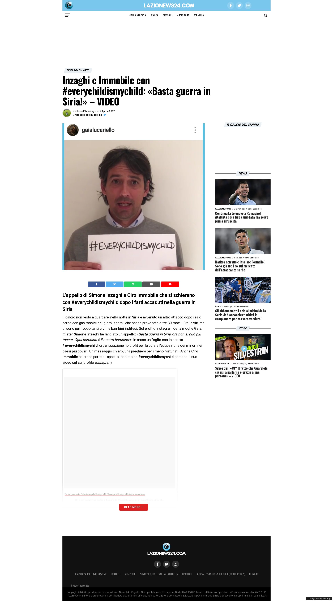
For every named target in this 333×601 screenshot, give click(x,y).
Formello (199, 15)
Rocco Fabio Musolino (89, 114)
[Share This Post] (133, 284)
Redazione (130, 574)
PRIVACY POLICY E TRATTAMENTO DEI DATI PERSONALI (165, 574)
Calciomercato (137, 15)
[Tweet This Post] (115, 284)
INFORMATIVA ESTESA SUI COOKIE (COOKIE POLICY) (220, 574)
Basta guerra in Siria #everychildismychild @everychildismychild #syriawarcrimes (105, 494)
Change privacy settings (319, 598)
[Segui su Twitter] (166, 564)
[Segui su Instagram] (175, 564)
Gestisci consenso (80, 585)
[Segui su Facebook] (157, 564)
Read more (132, 507)
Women (154, 15)
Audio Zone (183, 15)
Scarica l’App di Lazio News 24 (90, 574)
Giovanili (167, 15)
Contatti (116, 574)
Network (254, 574)
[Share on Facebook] (97, 284)
